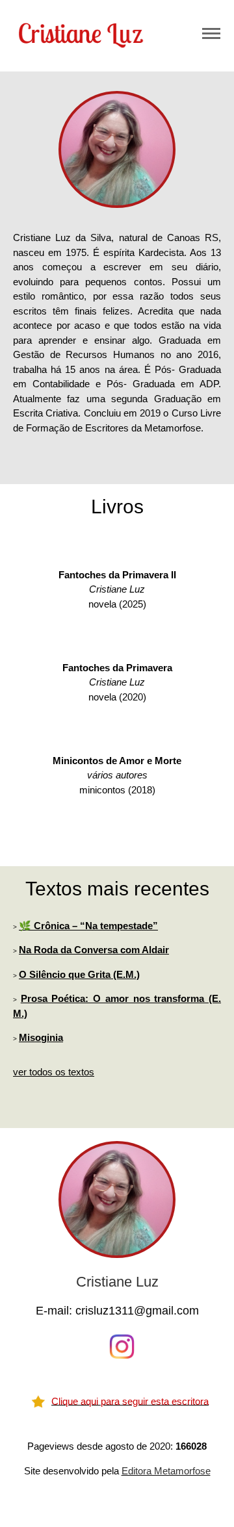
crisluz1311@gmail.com (137, 1310)
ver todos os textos (53, 1071)
